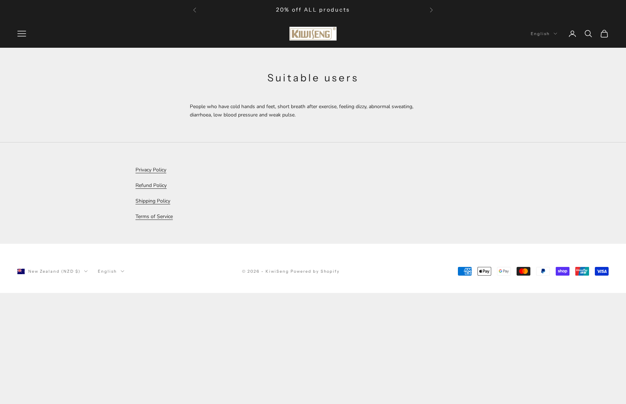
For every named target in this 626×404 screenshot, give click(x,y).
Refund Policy (151, 185)
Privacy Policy (150, 169)
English (540, 33)
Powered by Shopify (315, 271)
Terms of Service (154, 216)
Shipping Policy (152, 200)
